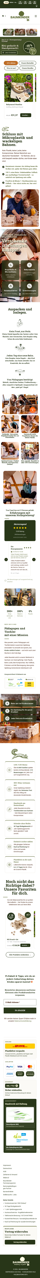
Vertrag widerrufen (20, 1242)
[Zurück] (6, 559)
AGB (4, 1171)
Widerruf (6, 1178)
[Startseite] (20, 16)
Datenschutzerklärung (22, 1021)
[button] (20, 404)
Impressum (7, 1165)
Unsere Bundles (27, 68)
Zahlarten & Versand (10, 1174)
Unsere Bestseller (27, 63)
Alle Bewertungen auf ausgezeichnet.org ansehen (19, 580)
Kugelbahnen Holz (29, 1272)
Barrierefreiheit (8, 1191)
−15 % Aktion (10, 63)
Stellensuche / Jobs (10, 1195)
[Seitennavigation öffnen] (34, 16)
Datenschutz (7, 1168)
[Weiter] (34, 559)
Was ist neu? (11, 68)
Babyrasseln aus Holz (13, 1272)
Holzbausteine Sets (20, 1274)
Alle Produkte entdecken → (20, 955)
